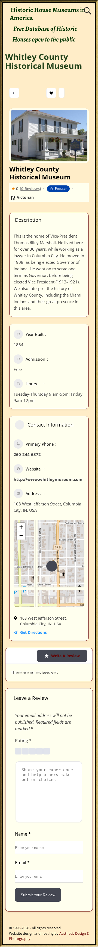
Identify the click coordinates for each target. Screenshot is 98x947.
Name (23, 834)
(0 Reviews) (30, 189)
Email (22, 863)
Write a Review (65, 655)
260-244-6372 (27, 454)
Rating (23, 741)
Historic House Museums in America (48, 13)
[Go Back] (14, 93)
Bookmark (51, 93)
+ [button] (21, 526)
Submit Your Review (38, 895)
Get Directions (33, 632)
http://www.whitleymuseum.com (48, 479)
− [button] (21, 535)
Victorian (25, 197)
